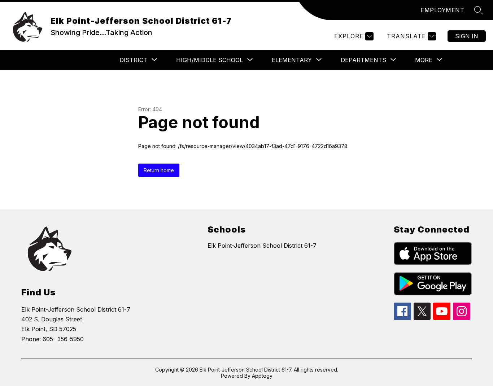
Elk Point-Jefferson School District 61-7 (262, 245)
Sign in (466, 36)
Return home (159, 170)
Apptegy (262, 376)
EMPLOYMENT (442, 10)
